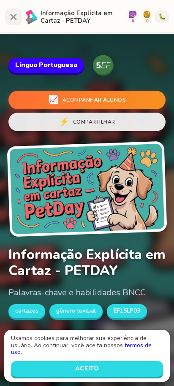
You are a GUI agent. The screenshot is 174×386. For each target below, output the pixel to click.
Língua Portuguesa (46, 65)
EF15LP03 (127, 311)
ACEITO (87, 368)
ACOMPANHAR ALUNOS (87, 99)
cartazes (26, 311)
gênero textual (76, 311)
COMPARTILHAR (87, 121)
